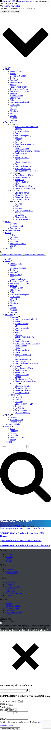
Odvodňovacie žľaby (24, 175)
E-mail (3, 707)
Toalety (18, 213)
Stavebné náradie (22, 193)
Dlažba (13, 109)
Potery (18, 140)
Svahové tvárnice (22, 177)
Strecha (18, 138)
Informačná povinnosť (37, 630)
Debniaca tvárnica (18, 76)
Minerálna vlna (16, 96)
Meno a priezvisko (9, 701)
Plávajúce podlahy (23, 162)
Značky (13, 246)
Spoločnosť (6, 710)
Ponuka (11, 526)
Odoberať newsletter (11, 6)
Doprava (13, 224)
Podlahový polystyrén (19, 91)
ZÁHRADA (15, 366)
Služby (8, 222)
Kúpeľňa (13, 120)
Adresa (9, 604)
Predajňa (14, 237)
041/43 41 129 (8, 1)
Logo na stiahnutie (14, 613)
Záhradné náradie (23, 197)
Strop (17, 133)
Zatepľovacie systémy (24, 144)
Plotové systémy (22, 182)
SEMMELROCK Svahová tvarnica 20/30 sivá (25, 545)
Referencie (15, 239)
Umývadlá (19, 215)
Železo (13, 74)
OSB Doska (15, 105)
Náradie (13, 118)
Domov (8, 67)
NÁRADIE (14, 384)
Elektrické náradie (23, 195)
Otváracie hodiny (13, 608)
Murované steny (22, 131)
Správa (3, 719)
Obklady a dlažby (22, 219)
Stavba (9, 554)
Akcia (7, 69)
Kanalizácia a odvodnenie (26, 127)
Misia (12, 235)
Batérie (18, 206)
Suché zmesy (16, 82)
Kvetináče (19, 180)
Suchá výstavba (22, 149)
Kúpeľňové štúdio (12, 230)
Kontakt (8, 248)
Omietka (13, 107)
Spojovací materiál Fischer (26, 171)
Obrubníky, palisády (23, 186)
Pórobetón (14, 80)
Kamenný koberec (23, 169)
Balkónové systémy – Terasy (27, 151)
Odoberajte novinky (10, 9)
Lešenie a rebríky (22, 199)
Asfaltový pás (16, 71)
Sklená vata (15, 98)
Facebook (10, 610)
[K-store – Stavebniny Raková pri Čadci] (23, 255)
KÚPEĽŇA (14, 395)
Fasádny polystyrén (18, 87)
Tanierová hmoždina (19, 89)
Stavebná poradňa (18, 244)
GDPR (8, 615)
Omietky (18, 142)
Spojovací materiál (23, 166)
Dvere (17, 160)
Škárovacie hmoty (23, 217)
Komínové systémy (23, 135)
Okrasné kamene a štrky (25, 188)
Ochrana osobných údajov (12, 630)
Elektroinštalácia (22, 158)
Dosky (17, 164)
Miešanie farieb (16, 226)
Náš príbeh (15, 241)
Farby (17, 155)
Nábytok (18, 204)
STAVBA (14, 317)
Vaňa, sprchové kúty (24, 211)
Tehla (12, 78)
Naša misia (10, 582)
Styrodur (13, 93)
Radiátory (19, 208)
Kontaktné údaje (13, 606)
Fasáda (18, 146)
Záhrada (9, 557)
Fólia (12, 100)
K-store (8, 233)
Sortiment (9, 122)
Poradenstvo (15, 228)
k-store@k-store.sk (26, 1)
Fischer (13, 116)
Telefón (4, 704)
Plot (11, 113)
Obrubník (14, 111)
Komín (13, 85)
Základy (18, 129)
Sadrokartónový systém (20, 102)
